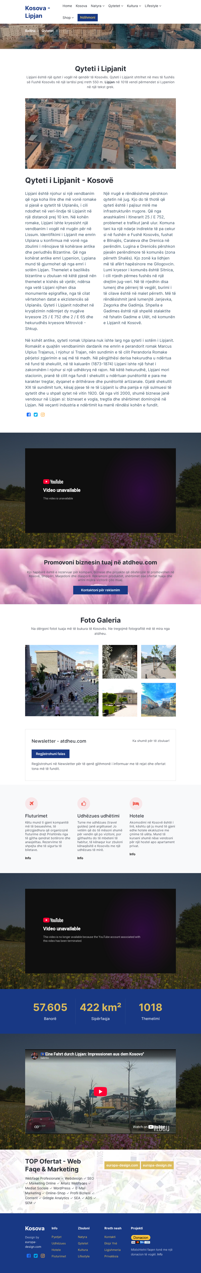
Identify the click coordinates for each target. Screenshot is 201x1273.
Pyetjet (56, 1237)
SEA (77, 1198)
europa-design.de (157, 1165)
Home (67, 6)
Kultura (133, 6)
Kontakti (110, 1237)
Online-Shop (55, 1193)
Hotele (137, 816)
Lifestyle (152, 6)
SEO (90, 1178)
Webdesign (73, 1178)
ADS (88, 1198)
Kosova (81, 6)
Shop (67, 18)
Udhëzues (59, 1243)
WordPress (61, 1188)
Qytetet (114, 6)
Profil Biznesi (80, 1193)
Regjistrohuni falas (50, 754)
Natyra (96, 6)
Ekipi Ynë (110, 1243)
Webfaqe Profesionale (42, 1178)
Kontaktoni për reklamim (100, 590)
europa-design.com (122, 1165)
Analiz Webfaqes (74, 1183)
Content (31, 1198)
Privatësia (111, 1256)
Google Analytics (56, 1198)
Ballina (30, 31)
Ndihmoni (87, 17)
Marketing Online (42, 1183)
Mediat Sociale (36, 1188)
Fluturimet (36, 816)
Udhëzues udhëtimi (98, 816)
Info (28, 858)
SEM (28, 1203)
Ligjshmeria (112, 1250)
